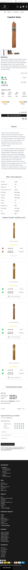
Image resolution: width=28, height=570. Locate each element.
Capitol (22, 12)
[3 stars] (19, 424)
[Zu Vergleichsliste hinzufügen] (26, 119)
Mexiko (2, 506)
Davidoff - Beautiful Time (6, 502)
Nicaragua (16, 12)
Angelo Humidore (5, 533)
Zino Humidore (4, 538)
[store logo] (4, 6)
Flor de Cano (4, 521)
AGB (2, 489)
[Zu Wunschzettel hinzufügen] (23, 119)
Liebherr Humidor (5, 537)
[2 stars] (17, 424)
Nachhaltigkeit (4, 484)
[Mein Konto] (21, 7)
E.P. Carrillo (3, 553)
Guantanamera (4, 523)
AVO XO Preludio (14, 241)
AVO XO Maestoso (14, 322)
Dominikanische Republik (6, 498)
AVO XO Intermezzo (14, 363)
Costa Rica (3, 504)
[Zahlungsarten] (12, 563)
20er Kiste (21, 292)
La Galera (3, 555)
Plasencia (3, 556)
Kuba (2, 497)
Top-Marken (4, 544)
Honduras (3, 499)
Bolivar (2, 514)
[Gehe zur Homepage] (4, 12)
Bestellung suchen (5, 486)
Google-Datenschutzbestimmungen (14, 448)
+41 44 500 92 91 (6, 473)
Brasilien (3, 503)
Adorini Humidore (5, 532)
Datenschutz (4, 490)
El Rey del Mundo (5, 519)
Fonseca (3, 522)
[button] (7, 568)
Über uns (3, 482)
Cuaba (2, 517)
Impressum (3, 487)
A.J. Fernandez (4, 549)
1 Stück (21, 288)
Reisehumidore (4, 540)
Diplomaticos (4, 518)
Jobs (2, 485)
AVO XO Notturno (14, 282)
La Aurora (3, 554)
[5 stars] (23, 424)
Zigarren (9, 12)
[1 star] (15, 424)
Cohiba (2, 515)
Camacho (3, 550)
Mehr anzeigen (6, 507)
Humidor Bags (4, 536)
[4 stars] (21, 424)
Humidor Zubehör (5, 541)
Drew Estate (3, 551)
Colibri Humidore (5, 534)
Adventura (3, 547)
